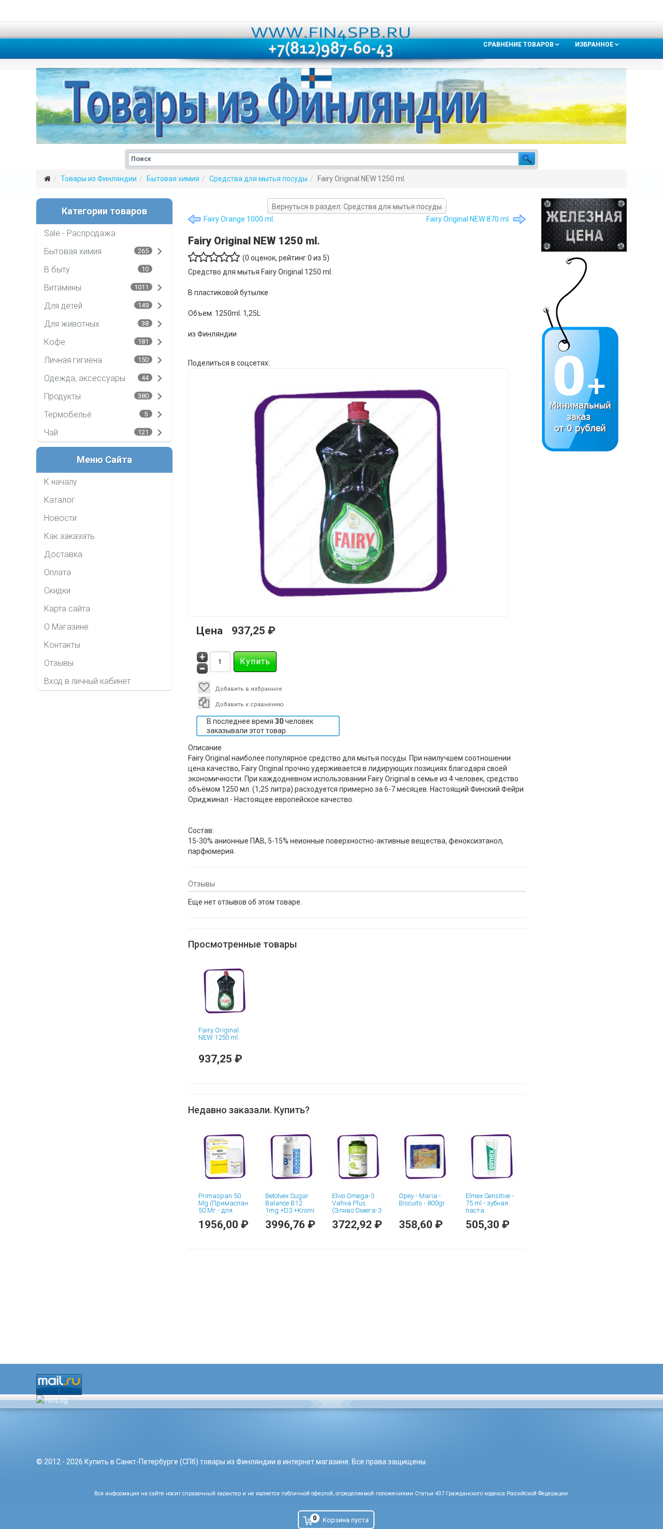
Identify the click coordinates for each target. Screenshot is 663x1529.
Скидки (57, 590)
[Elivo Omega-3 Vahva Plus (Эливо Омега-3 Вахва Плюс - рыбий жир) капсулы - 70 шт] (357, 1156)
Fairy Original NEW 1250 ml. (218, 1033)
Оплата (57, 572)
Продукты (62, 396)
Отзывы (59, 663)
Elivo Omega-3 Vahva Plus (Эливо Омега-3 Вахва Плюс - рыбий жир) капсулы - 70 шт (357, 1214)
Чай (51, 433)
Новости (60, 518)
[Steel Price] (584, 225)
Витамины (62, 288)
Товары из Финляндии (99, 178)
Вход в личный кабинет (87, 681)
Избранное (594, 44)
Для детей (63, 306)
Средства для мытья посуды (258, 178)
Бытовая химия (173, 178)
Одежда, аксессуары (84, 378)
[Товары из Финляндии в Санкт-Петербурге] (331, 106)
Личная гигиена (73, 360)
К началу (60, 482)
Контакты (62, 645)
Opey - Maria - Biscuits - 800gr (422, 1199)
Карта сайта (67, 609)
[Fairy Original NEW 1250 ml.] (224, 990)
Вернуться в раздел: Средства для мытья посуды (357, 206)
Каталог (59, 500)
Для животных (71, 324)
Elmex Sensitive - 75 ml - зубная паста (490, 1203)
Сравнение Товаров (518, 44)
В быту (57, 269)
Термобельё (68, 414)
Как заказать (69, 536)
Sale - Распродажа (80, 233)
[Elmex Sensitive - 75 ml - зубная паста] (491, 1156)
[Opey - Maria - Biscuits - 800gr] (424, 1156)
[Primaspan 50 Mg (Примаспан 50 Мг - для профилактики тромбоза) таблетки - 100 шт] (224, 1156)
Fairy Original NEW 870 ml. (468, 219)
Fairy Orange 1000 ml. (239, 219)
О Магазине (66, 627)
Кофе (54, 342)
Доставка (63, 554)
